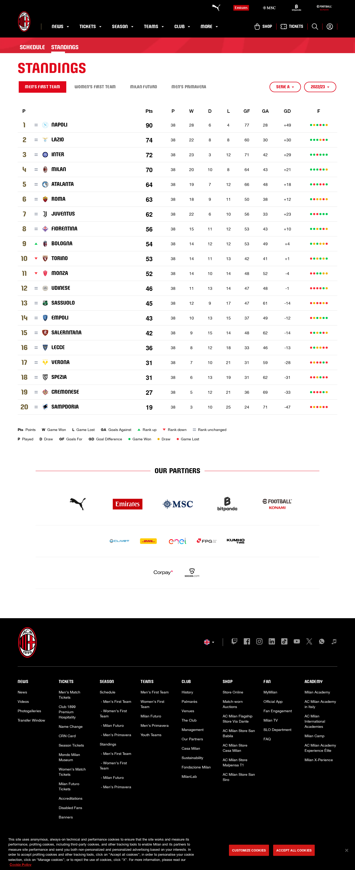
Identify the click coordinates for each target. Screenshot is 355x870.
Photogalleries (29, 711)
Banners (66, 817)
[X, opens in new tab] (309, 642)
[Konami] (324, 7)
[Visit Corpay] (163, 573)
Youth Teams (151, 735)
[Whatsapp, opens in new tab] (322, 642)
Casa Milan (191, 748)
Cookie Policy (20, 864)
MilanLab (189, 776)
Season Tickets (71, 745)
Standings (108, 744)
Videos (23, 701)
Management (192, 730)
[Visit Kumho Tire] (235, 541)
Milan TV (271, 720)
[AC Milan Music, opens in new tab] (334, 642)
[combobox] (285, 87)
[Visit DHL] (148, 541)
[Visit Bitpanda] (227, 504)
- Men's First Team (115, 701)
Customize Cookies (249, 850)
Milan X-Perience (319, 760)
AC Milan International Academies (315, 721)
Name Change (71, 726)
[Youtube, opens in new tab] (297, 642)
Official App (273, 701)
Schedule (107, 692)
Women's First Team (152, 704)
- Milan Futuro (112, 725)
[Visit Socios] (192, 573)
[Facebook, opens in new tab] (247, 642)
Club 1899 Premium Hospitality (67, 712)
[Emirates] (241, 7)
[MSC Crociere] (269, 7)
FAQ (267, 739)
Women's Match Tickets (72, 772)
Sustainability (192, 758)
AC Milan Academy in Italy (320, 704)
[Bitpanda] (296, 7)
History (187, 692)
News (22, 692)
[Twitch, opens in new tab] (234, 642)
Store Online (233, 692)
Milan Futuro (151, 716)
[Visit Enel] (177, 541)
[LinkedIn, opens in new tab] (272, 642)
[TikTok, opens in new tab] (284, 642)
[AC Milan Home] (24, 21)
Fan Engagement (278, 711)
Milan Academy (317, 692)
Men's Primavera (155, 725)
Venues (188, 711)
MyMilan (270, 692)
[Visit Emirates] (127, 504)
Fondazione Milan (196, 767)
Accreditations (70, 798)
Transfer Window (31, 720)
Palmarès (189, 701)
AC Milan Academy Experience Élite (320, 748)
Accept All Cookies (294, 850)
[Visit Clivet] (119, 541)
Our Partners (192, 739)
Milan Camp (314, 736)
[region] (177, 851)
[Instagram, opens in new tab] (259, 642)
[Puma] (214, 7)
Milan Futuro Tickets (69, 786)
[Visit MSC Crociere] (177, 504)
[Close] (346, 850)
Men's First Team (155, 692)
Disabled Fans (70, 808)
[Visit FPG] (206, 541)
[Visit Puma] (77, 504)
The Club (189, 720)
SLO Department (277, 730)
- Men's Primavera (115, 735)
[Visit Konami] (277, 504)
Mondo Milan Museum (69, 757)
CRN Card (67, 736)
